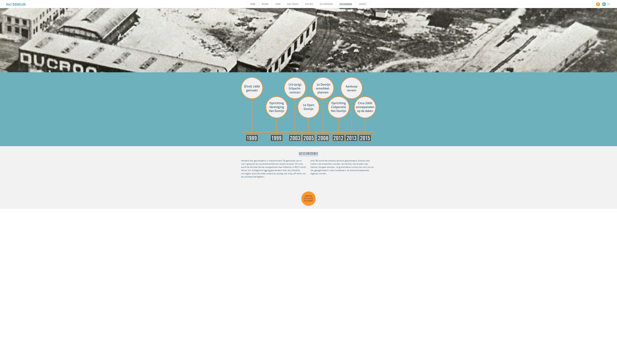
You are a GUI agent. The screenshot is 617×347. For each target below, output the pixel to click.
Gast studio (293, 4)
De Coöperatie (326, 4)
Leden (278, 4)
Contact (363, 4)
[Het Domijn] (15, 4)
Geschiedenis (346, 4)
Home (252, 4)
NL (604, 4)
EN (609, 4)
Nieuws (265, 4)
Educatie (309, 4)
